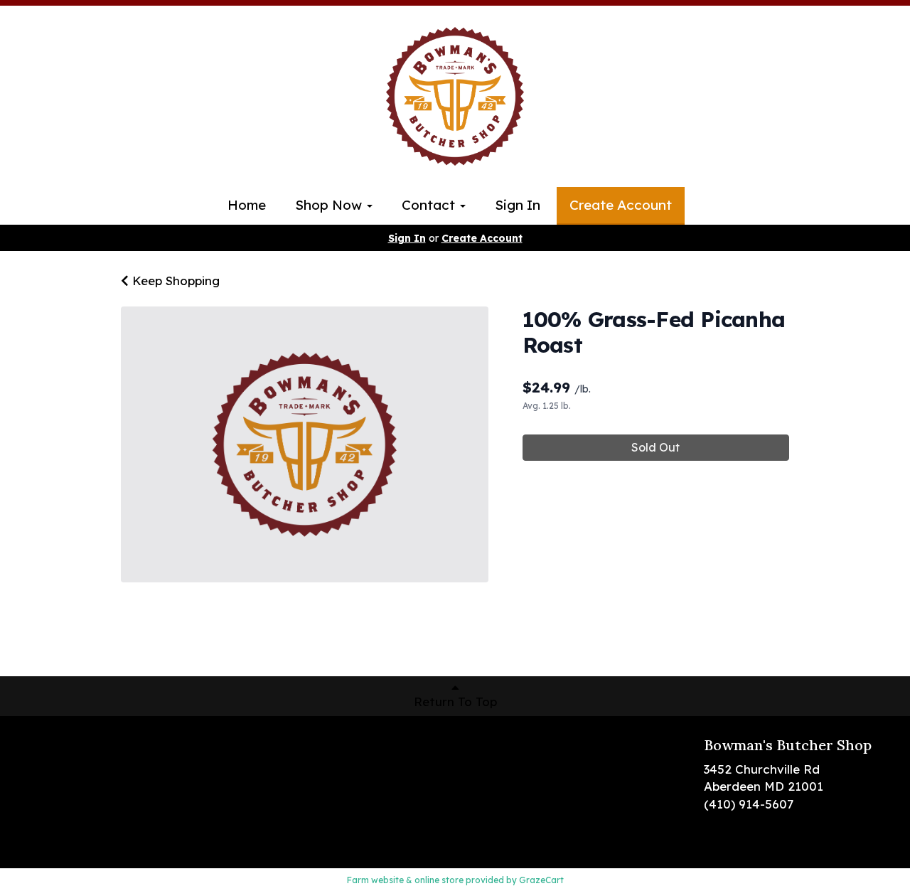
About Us (48, 787)
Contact (430, 204)
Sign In (517, 204)
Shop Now (330, 204)
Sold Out (655, 447)
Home (247, 204)
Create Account (620, 204)
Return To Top (455, 701)
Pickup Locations (72, 766)
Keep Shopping (174, 280)
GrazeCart (541, 880)
